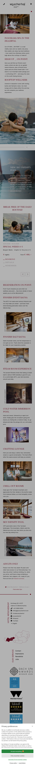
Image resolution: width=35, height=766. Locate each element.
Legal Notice (22, 763)
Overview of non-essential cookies (17, 759)
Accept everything (16, 751)
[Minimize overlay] (32, 726)
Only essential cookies (17, 756)
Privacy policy (13, 763)
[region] (17, 738)
